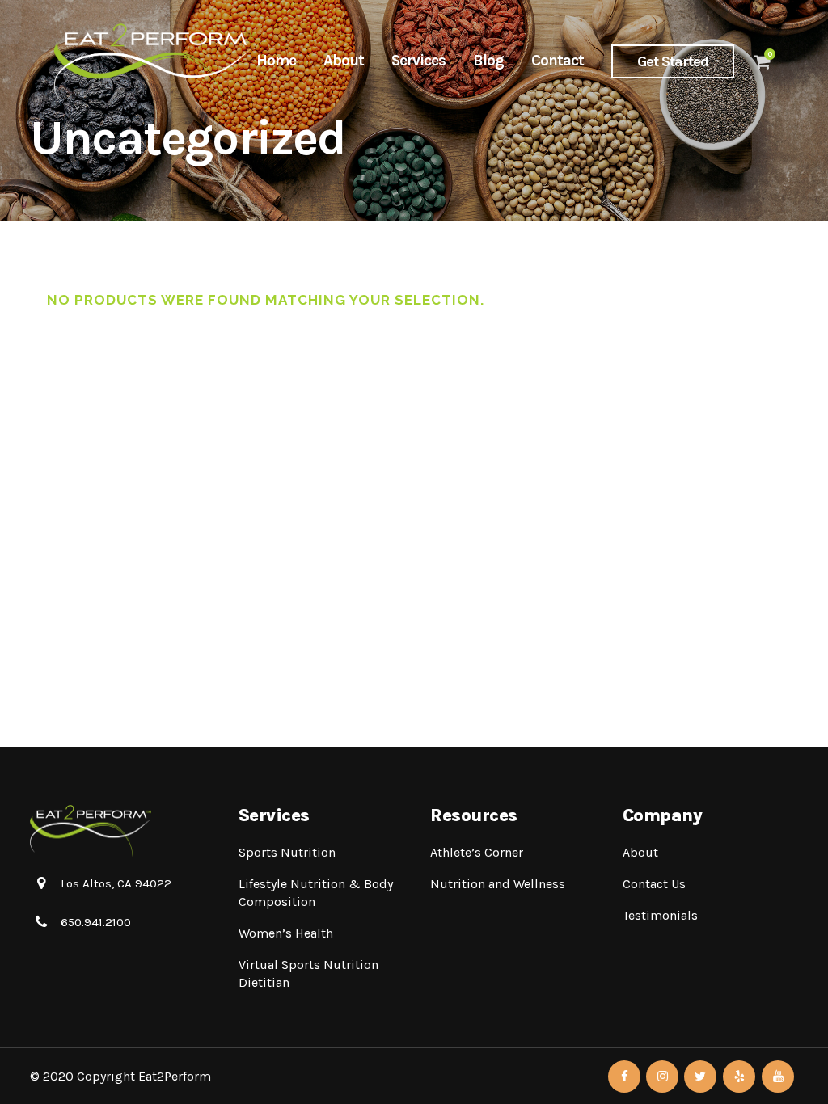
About (640, 852)
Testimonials (660, 915)
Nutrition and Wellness (497, 883)
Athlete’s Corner (476, 852)
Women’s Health (286, 933)
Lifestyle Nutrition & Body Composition (316, 892)
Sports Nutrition (287, 852)
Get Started (672, 61)
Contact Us (654, 883)
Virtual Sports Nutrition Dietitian (308, 973)
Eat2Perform (174, 1076)
